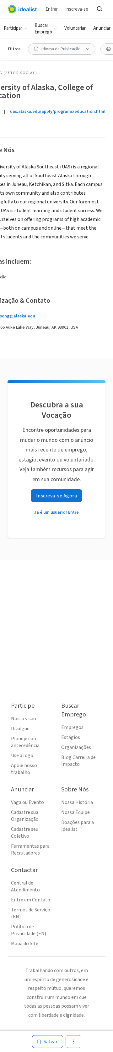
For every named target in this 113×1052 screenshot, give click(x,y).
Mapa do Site (24, 943)
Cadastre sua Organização (25, 816)
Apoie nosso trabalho (24, 769)
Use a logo (22, 755)
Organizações (76, 747)
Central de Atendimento (25, 886)
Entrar (52, 9)
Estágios (70, 737)
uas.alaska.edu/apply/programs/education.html (57, 111)
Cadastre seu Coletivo (24, 833)
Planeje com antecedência (25, 742)
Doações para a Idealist (77, 826)
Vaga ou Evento (27, 802)
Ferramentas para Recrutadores (30, 849)
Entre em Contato (30, 899)
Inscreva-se (76, 9)
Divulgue (20, 728)
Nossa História (77, 802)
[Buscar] (99, 9)
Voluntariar (75, 28)
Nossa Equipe (75, 812)
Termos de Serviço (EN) (30, 913)
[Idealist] (22, 9)
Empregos (72, 727)
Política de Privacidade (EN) (28, 930)
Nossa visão (23, 718)
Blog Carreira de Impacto (78, 761)
